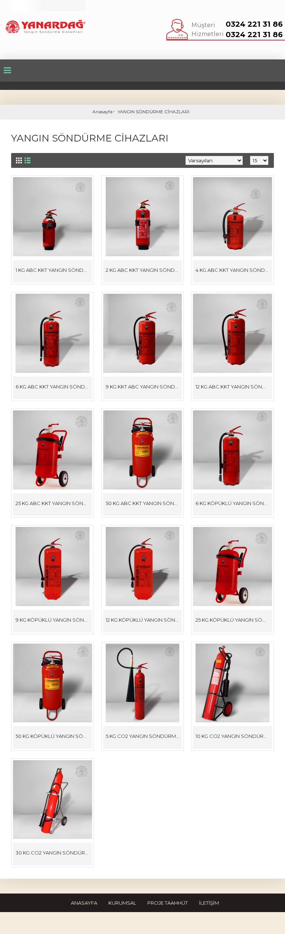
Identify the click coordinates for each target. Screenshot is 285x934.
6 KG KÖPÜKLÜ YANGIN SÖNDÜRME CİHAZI (234, 503)
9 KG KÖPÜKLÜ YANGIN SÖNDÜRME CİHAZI (54, 620)
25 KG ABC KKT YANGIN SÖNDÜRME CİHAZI (54, 503)
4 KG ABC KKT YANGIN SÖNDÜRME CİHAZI (234, 270)
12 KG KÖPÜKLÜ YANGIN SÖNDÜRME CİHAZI (144, 620)
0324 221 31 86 (254, 24)
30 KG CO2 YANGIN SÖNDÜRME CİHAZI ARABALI (54, 853)
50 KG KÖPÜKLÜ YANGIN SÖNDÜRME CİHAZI (54, 736)
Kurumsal (122, 903)
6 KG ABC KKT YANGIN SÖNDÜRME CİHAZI (54, 387)
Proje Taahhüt (167, 903)
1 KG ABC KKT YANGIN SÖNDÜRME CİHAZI (54, 270)
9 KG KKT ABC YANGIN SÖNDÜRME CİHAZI (144, 387)
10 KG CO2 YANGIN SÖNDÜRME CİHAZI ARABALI (234, 736)
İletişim (209, 903)
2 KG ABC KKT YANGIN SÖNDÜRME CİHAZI (144, 270)
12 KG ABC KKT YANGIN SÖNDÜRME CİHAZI (234, 387)
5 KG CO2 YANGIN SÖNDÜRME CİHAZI (144, 736)
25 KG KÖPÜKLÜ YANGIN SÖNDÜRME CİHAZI (234, 620)
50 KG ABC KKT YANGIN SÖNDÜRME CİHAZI (144, 503)
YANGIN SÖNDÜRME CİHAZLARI (153, 111)
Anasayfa (102, 111)
